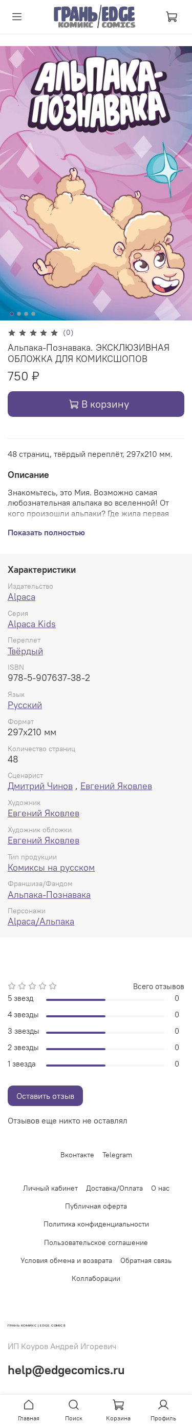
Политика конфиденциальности (96, 1224)
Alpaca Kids (32, 624)
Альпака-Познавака (49, 894)
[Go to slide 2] (18, 313)
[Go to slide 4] (33, 313)
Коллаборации (96, 1278)
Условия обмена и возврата (66, 1260)
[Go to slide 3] (26, 313)
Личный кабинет (50, 1188)
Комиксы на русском (51, 867)
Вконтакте (77, 1154)
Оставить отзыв (45, 1096)
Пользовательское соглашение (96, 1242)
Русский (25, 705)
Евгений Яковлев (116, 786)
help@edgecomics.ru (66, 1369)
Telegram (117, 1154)
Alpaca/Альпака (41, 921)
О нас (160, 1188)
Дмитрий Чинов (40, 786)
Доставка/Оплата (114, 1188)
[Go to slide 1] (11, 313)
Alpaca (21, 596)
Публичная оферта (96, 1206)
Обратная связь (146, 1260)
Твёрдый (25, 651)
